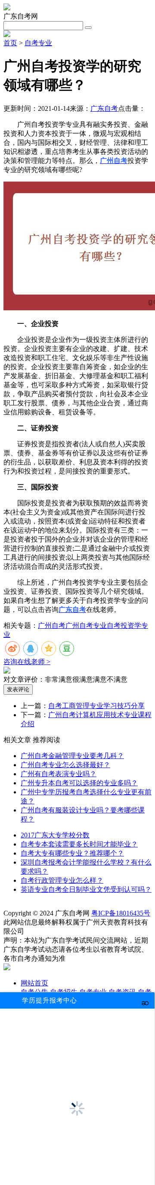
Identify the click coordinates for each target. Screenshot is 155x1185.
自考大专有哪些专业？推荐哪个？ (72, 853)
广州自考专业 (86, 625)
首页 (10, 43)
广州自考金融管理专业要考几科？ (72, 755)
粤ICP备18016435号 (120, 913)
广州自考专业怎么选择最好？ (65, 764)
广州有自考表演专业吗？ (58, 773)
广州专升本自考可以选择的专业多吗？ (79, 783)
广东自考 (104, 108)
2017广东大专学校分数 (55, 835)
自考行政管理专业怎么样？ (62, 880)
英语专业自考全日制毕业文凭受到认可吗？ (86, 889)
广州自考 (51, 625)
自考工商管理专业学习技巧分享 (96, 705)
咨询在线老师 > (26, 661)
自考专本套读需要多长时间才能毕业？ (79, 844)
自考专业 (38, 43)
